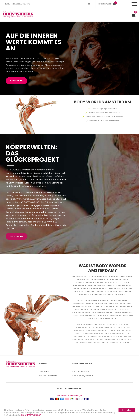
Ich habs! (126, 410)
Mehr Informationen (31, 414)
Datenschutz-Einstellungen (69, 395)
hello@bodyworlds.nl (20, 4)
